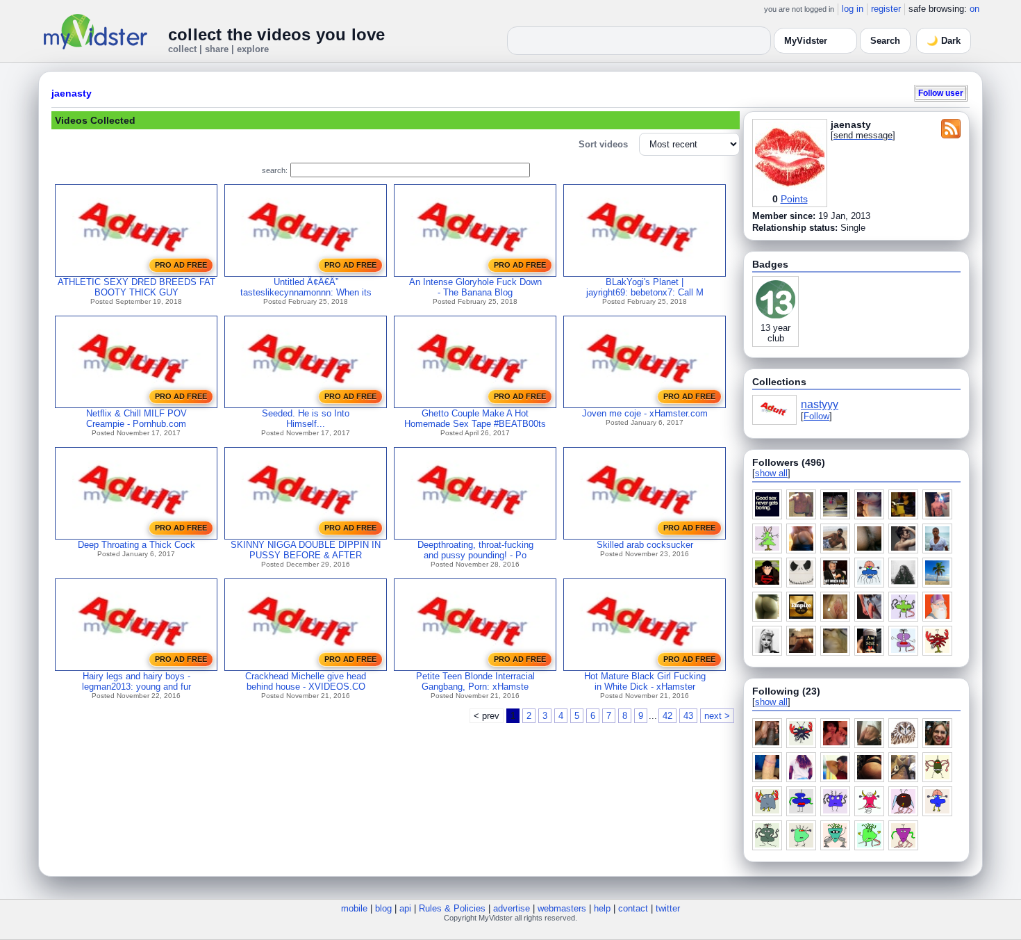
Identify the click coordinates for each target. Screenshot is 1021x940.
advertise (511, 908)
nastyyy (819, 404)
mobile (354, 908)
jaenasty (71, 93)
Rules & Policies (452, 908)
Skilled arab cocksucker (645, 545)
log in (852, 8)
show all (771, 473)
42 (667, 716)
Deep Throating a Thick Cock (136, 545)
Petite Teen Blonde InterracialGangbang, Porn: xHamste (475, 681)
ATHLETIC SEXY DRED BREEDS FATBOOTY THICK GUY (136, 287)
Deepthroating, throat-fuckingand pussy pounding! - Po (475, 550)
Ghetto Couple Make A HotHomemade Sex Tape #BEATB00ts (475, 418)
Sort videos (603, 144)
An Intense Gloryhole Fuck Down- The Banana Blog (475, 287)
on (974, 8)
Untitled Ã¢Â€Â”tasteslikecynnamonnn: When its (306, 287)
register (886, 8)
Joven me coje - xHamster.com (645, 413)
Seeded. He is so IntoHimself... (305, 418)
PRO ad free (181, 265)
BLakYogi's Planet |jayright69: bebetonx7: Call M (645, 287)
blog (383, 908)
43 (688, 716)
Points (794, 198)
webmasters (562, 908)
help (602, 908)
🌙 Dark (944, 40)
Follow (816, 416)
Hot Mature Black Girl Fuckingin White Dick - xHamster (645, 681)
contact (633, 908)
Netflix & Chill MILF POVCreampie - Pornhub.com (136, 418)
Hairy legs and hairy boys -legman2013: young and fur (136, 681)
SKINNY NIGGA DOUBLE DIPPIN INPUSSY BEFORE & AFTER (306, 550)
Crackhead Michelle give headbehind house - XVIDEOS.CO (305, 681)
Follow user (940, 92)
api (405, 908)
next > (717, 716)
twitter (668, 908)
